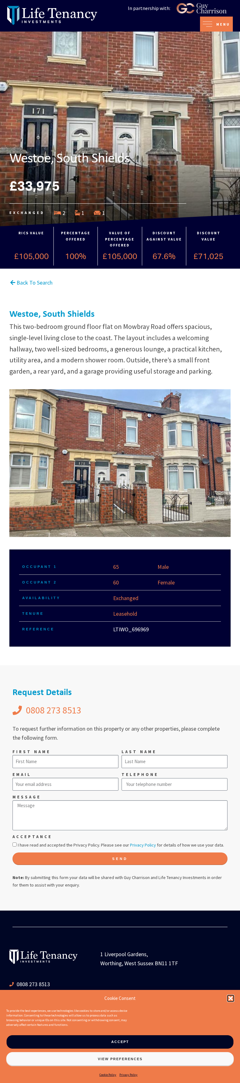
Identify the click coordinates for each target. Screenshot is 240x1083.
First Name (31, 751)
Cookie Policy (107, 1075)
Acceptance (32, 836)
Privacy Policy (128, 1075)
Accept (120, 1042)
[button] (231, 998)
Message (26, 797)
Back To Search (33, 282)
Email (21, 774)
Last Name (139, 751)
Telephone (140, 774)
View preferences (120, 1059)
